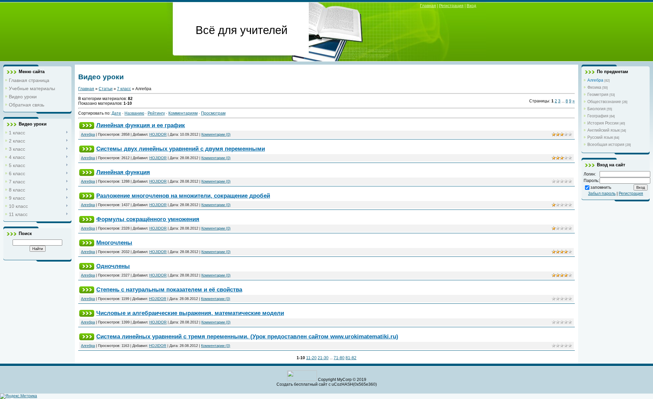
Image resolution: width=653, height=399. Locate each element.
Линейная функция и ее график (140, 125)
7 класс (124, 88)
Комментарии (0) (216, 134)
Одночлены (113, 266)
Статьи (106, 88)
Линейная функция (123, 172)
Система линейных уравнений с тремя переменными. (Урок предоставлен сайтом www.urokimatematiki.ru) (247, 336)
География (597, 116)
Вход (471, 5)
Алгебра (88, 134)
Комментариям (183, 113)
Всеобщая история (605, 144)
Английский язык (603, 130)
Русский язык (600, 137)
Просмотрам (213, 113)
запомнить (600, 187)
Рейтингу (156, 113)
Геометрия (597, 94)
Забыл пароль (602, 193)
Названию (134, 113)
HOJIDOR (158, 134)
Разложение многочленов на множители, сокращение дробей (183, 195)
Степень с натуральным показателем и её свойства (169, 289)
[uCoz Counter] (302, 379)
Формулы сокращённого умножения (147, 219)
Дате (116, 113)
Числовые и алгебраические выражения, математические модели (190, 313)
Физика (594, 87)
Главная (428, 5)
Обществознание (604, 101)
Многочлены (114, 242)
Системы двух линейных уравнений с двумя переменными (180, 148)
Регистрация (451, 5)
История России (603, 123)
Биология (596, 108)
